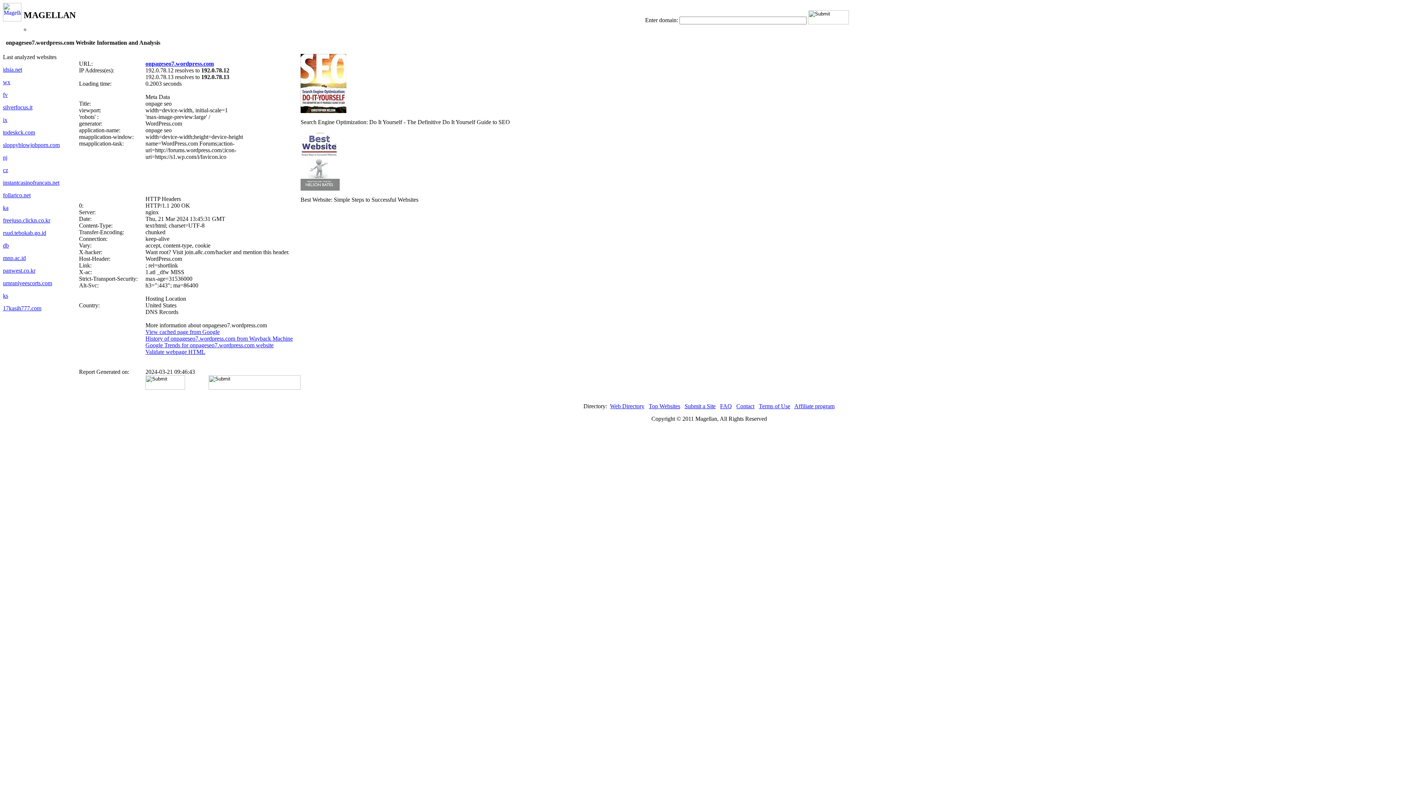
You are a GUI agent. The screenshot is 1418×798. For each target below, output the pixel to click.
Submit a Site (700, 406)
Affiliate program (814, 406)
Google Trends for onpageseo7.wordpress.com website (209, 345)
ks (5, 296)
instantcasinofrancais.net (31, 183)
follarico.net (17, 195)
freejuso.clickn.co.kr (26, 220)
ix (5, 120)
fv (5, 95)
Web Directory (627, 406)
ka (5, 208)
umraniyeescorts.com (27, 283)
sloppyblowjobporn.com (31, 145)
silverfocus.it (17, 107)
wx (6, 82)
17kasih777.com (22, 308)
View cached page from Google (182, 332)
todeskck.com (19, 132)
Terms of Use (774, 406)
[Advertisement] (189, 178)
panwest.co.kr (19, 270)
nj (5, 157)
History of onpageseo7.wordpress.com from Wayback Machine (219, 338)
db (6, 245)
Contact (745, 406)
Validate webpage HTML (175, 352)
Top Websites (664, 406)
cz (5, 170)
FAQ (726, 406)
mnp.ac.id (14, 258)
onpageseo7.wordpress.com (179, 64)
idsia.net (12, 69)
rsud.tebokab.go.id (24, 233)
